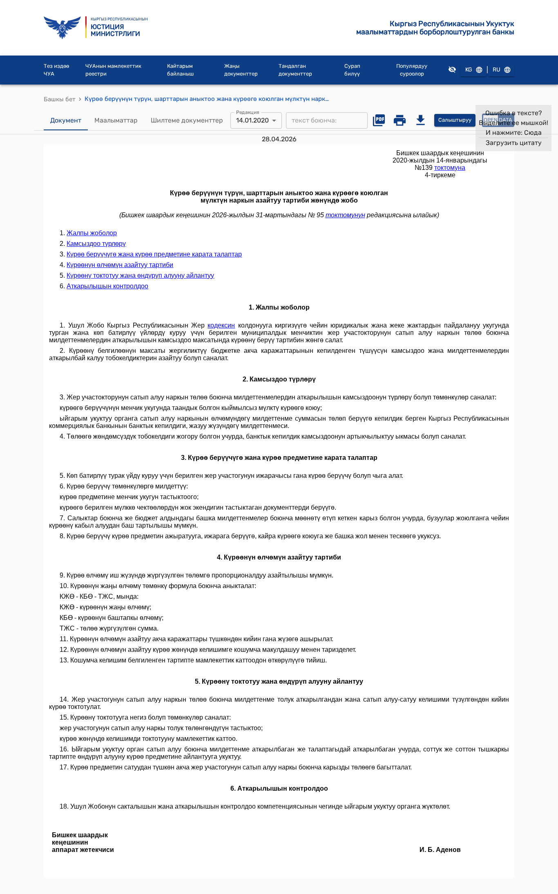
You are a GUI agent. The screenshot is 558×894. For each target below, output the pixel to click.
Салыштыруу (454, 120)
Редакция (247, 112)
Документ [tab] (65, 120)
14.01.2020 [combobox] (252, 120)
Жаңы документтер (241, 70)
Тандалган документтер (295, 70)
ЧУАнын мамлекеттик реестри (113, 70)
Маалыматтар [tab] (116, 120)
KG (468, 69)
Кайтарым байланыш (180, 70)
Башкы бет (60, 99)
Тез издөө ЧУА (56, 70)
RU (496, 69)
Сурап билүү (352, 70)
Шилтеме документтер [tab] (187, 120)
